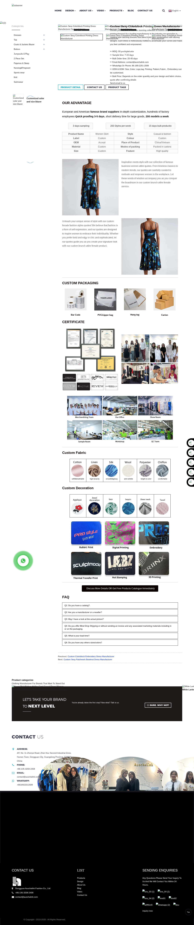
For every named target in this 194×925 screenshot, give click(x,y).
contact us (23, 870)
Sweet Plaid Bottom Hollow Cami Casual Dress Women (39, 689)
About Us (85, 10)
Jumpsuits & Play (21, 54)
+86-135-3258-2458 (24, 892)
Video (100, 10)
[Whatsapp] (23, 560)
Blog (131, 10)
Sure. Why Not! (159, 705)
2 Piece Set (19, 58)
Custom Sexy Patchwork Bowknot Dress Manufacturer (88, 659)
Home (58, 10)
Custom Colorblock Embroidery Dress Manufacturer (91, 656)
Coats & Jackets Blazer (24, 44)
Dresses (17, 35)
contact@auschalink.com (26, 897)
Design (69, 10)
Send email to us (117, 83)
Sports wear (19, 72)
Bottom (17, 49)
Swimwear (18, 82)
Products (116, 10)
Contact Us (145, 10)
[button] (80, 126)
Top (15, 40)
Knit (15, 77)
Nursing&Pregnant (22, 68)
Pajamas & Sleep (21, 63)
